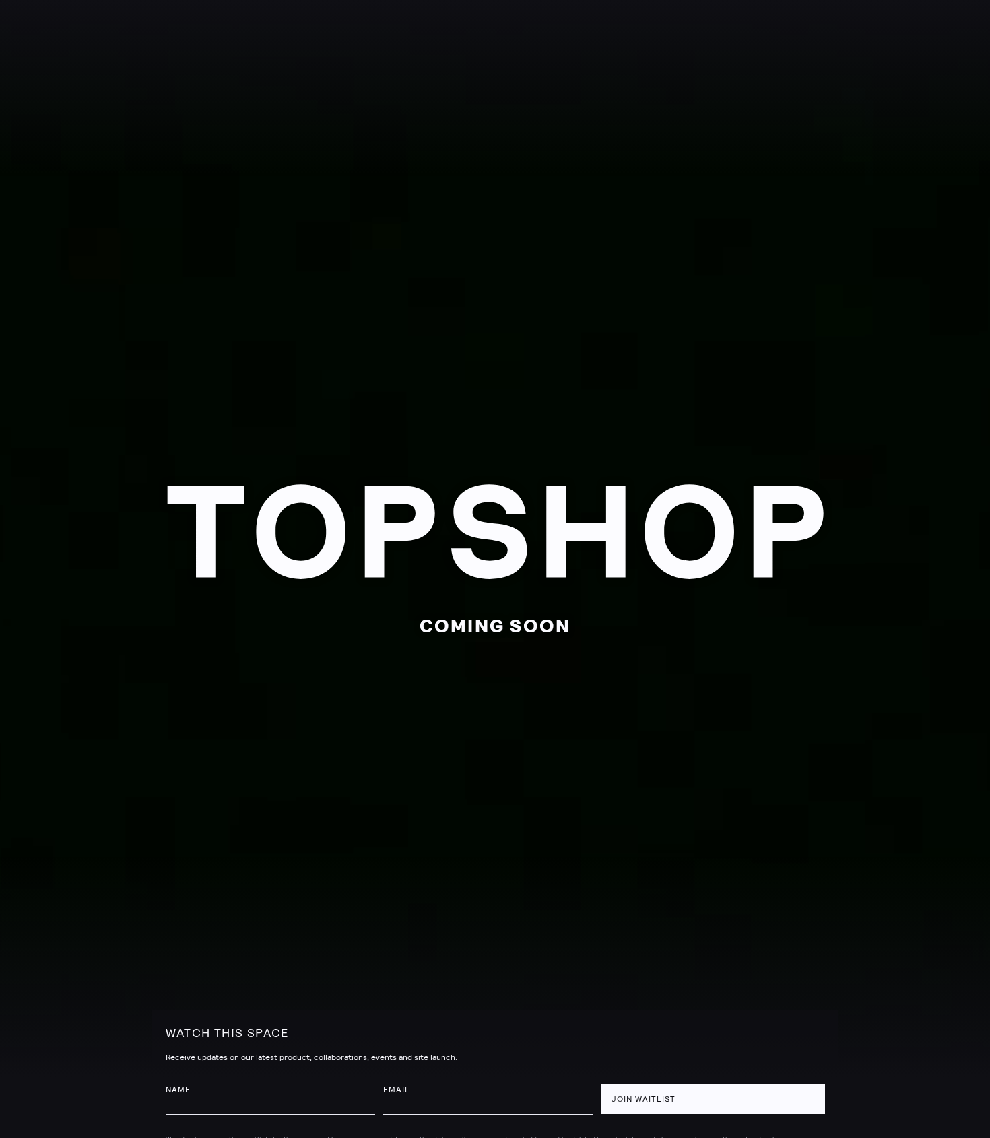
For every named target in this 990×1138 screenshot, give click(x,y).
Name (178, 1089)
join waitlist (643, 1099)
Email (396, 1089)
